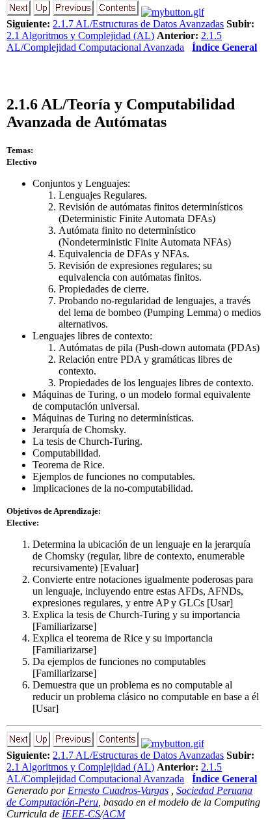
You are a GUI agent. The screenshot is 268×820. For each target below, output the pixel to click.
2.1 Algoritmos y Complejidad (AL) (80, 35)
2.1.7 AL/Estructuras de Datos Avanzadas (138, 23)
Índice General (224, 47)
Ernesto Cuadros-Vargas (118, 790)
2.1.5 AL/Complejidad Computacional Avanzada (114, 41)
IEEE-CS (81, 813)
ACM (114, 813)
